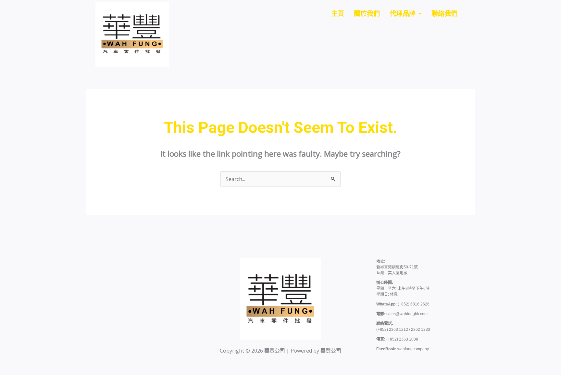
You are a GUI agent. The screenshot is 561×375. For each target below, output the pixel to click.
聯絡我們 (444, 13)
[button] (406, 13)
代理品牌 (403, 13)
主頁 (337, 13)
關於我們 (367, 13)
